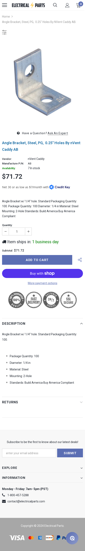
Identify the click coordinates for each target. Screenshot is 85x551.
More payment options (42, 283)
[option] (42, 82)
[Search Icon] (55, 5)
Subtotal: (7, 251)
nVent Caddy (36, 159)
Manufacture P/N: (13, 163)
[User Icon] (67, 5)
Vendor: (7, 159)
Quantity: (7, 225)
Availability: (8, 168)
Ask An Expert (58, 133)
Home (6, 16)
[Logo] (28, 5)
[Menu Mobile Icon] (4, 5)
